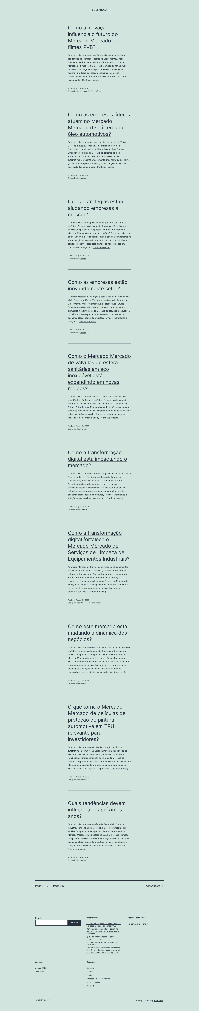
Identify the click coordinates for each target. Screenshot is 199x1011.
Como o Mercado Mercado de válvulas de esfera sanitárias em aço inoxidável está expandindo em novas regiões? (103, 950)
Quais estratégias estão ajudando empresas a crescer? (95, 208)
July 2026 (39, 972)
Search (38, 918)
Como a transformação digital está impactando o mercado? (97, 458)
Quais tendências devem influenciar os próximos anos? (97, 809)
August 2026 (40, 968)
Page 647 (58, 885)
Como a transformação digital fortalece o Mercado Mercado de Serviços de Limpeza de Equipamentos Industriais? (98, 546)
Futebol (83, 178)
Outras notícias (93, 982)
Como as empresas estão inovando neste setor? (101, 943)
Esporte (83, 429)
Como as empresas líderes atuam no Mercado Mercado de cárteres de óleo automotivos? (103, 931)
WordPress (158, 1000)
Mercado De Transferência (90, 91)
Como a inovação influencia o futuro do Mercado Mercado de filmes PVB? (103, 924)
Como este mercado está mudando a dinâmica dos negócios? (97, 632)
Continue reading (90, 80)
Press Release (92, 986)
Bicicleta (90, 968)
